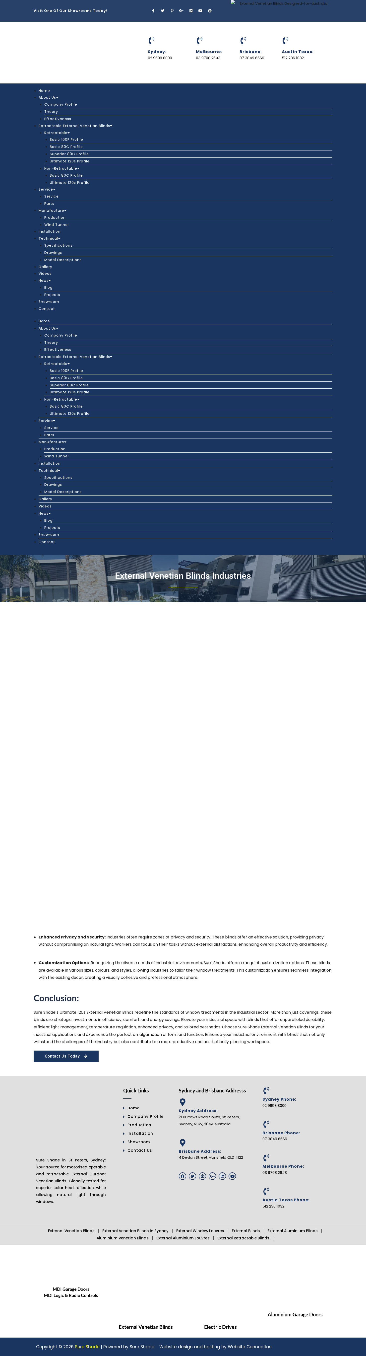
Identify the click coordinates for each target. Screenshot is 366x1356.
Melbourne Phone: (283, 1166)
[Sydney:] (151, 40)
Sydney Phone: (279, 1099)
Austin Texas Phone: (285, 1200)
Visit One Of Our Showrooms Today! (70, 10)
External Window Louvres (200, 1231)
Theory (51, 111)
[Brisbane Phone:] (266, 1124)
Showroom (49, 301)
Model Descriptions (63, 259)
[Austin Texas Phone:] (266, 1191)
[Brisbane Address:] (182, 1142)
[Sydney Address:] (182, 1102)
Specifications (58, 245)
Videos (45, 273)
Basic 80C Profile (66, 146)
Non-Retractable (60, 168)
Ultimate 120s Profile (70, 161)
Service (46, 189)
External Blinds (246, 1231)
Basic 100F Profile (66, 139)
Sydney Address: (198, 1111)
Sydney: (157, 52)
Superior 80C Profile (69, 153)
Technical (48, 238)
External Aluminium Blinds (293, 1231)
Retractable (55, 132)
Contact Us (139, 1150)
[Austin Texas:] (285, 40)
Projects (52, 294)
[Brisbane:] (243, 40)
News (44, 280)
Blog (48, 287)
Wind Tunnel (56, 224)
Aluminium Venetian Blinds (123, 1238)
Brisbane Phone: (281, 1133)
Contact (47, 308)
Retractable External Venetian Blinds (74, 125)
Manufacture (51, 210)
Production (55, 217)
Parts (49, 203)
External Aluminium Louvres (183, 1238)
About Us (47, 97)
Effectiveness (57, 118)
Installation (50, 231)
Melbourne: (209, 52)
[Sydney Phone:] (266, 1090)
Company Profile (60, 104)
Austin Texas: (297, 52)
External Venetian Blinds (71, 1231)
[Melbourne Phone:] (266, 1158)
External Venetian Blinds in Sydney (135, 1231)
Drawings (53, 252)
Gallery (45, 266)
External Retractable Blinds (243, 1238)
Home (44, 90)
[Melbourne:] (199, 40)
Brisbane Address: (200, 1151)
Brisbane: (251, 52)
